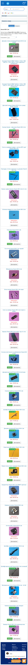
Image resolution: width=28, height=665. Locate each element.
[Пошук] (14, 9)
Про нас (24, 646)
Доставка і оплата (14, 650)
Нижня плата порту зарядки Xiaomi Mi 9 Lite (14, 466)
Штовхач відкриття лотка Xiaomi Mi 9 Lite (14, 209)
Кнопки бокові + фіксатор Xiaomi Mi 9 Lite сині (14, 127)
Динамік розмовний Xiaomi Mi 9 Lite (14, 428)
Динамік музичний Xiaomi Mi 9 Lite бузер (14, 372)
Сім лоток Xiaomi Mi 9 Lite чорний (14, 248)
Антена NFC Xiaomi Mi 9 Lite (14, 525)
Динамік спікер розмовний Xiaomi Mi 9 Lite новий (14, 41)
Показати (11, 26)
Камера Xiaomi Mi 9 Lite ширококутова (14, 624)
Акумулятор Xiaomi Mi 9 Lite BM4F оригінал (14, 484)
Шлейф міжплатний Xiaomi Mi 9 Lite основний (14, 566)
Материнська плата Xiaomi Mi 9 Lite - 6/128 (14, 585)
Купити (10, 56)
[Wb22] (23, 3)
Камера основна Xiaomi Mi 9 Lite (14, 505)
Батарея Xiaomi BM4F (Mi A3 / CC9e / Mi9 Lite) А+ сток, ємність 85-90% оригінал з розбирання (14, 85)
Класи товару (3, 648)
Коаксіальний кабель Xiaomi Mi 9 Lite (14, 447)
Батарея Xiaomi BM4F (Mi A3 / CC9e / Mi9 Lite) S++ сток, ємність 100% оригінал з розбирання (14, 62)
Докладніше (17, 56)
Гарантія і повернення (14, 647)
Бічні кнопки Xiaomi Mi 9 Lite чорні (14, 289)
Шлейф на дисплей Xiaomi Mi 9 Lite (14, 546)
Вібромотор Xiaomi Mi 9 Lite (14, 269)
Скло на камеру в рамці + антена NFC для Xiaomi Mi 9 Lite (14, 148)
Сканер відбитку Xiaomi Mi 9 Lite (14, 391)
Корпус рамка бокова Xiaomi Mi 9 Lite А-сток (14, 189)
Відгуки (14, 644)
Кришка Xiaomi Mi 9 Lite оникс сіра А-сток (14, 331)
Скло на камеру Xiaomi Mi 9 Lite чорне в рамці (14, 310)
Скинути (17, 26)
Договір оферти (4, 645)
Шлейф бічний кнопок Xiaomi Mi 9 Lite (14, 409)
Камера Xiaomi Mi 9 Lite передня (14, 605)
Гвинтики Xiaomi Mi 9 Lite (14, 229)
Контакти (24, 644)
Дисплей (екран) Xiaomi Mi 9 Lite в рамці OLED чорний (14, 106)
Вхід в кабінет (24, 649)
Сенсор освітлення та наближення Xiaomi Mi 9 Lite (14, 352)
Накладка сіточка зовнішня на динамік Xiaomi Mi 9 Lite (14, 169)
